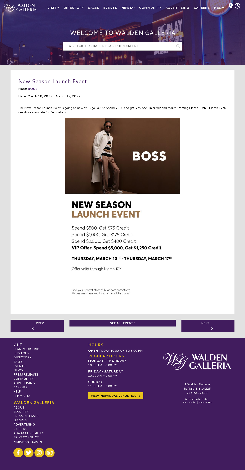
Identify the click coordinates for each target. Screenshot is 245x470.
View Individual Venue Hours (116, 396)
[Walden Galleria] (197, 361)
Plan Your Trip (26, 349)
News (18, 370)
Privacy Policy (26, 437)
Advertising (24, 383)
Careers (20, 387)
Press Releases (25, 374)
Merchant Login (27, 441)
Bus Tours (22, 353)
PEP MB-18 (21, 395)
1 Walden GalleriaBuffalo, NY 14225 (197, 386)
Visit (17, 344)
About (18, 407)
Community (23, 378)
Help (17, 391)
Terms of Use (205, 402)
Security (21, 411)
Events (19, 366)
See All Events (122, 323)
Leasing (20, 420)
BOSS (33, 88)
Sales (18, 361)
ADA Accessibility (28, 433)
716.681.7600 (197, 393)
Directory (22, 357)
